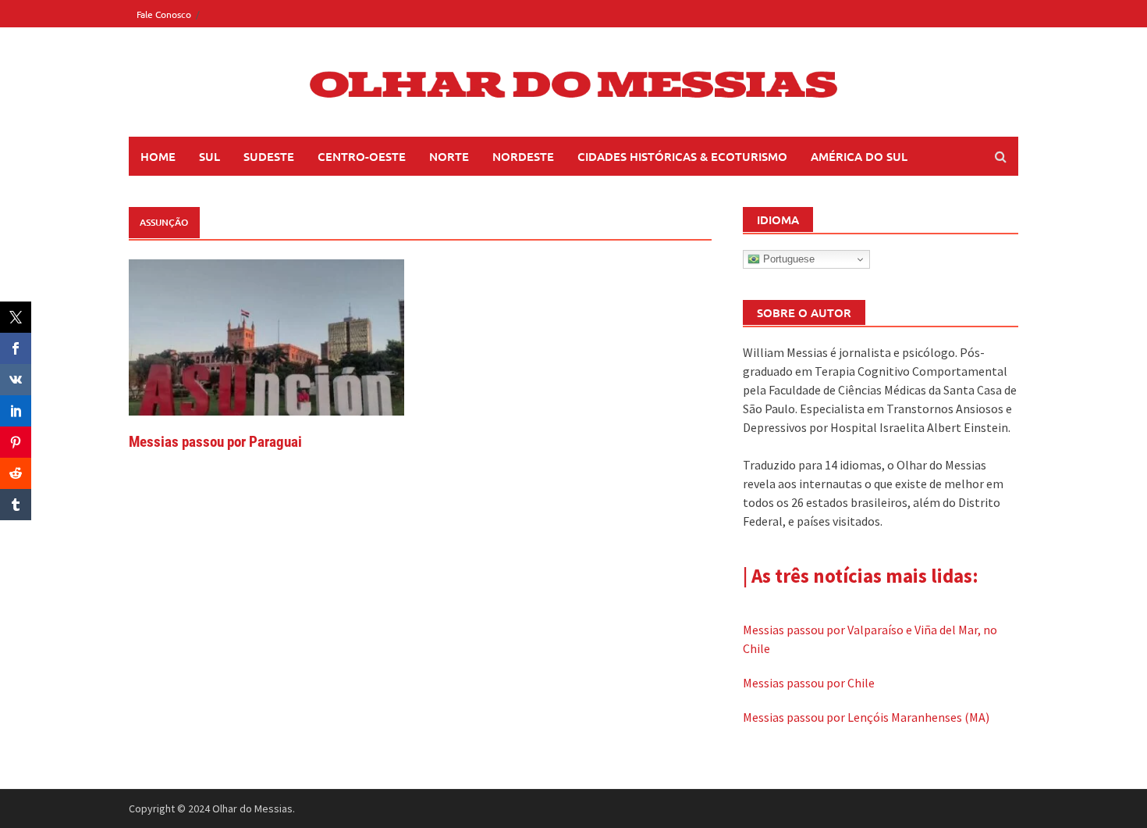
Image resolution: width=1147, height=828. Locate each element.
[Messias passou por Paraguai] (266, 336)
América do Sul (859, 156)
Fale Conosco (164, 14)
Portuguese (787, 259)
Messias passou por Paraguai (215, 442)
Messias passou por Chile (809, 683)
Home (158, 156)
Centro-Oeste (362, 156)
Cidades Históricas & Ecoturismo (682, 156)
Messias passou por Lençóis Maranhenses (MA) (866, 717)
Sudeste (268, 156)
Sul (209, 156)
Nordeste (523, 156)
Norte (449, 156)
